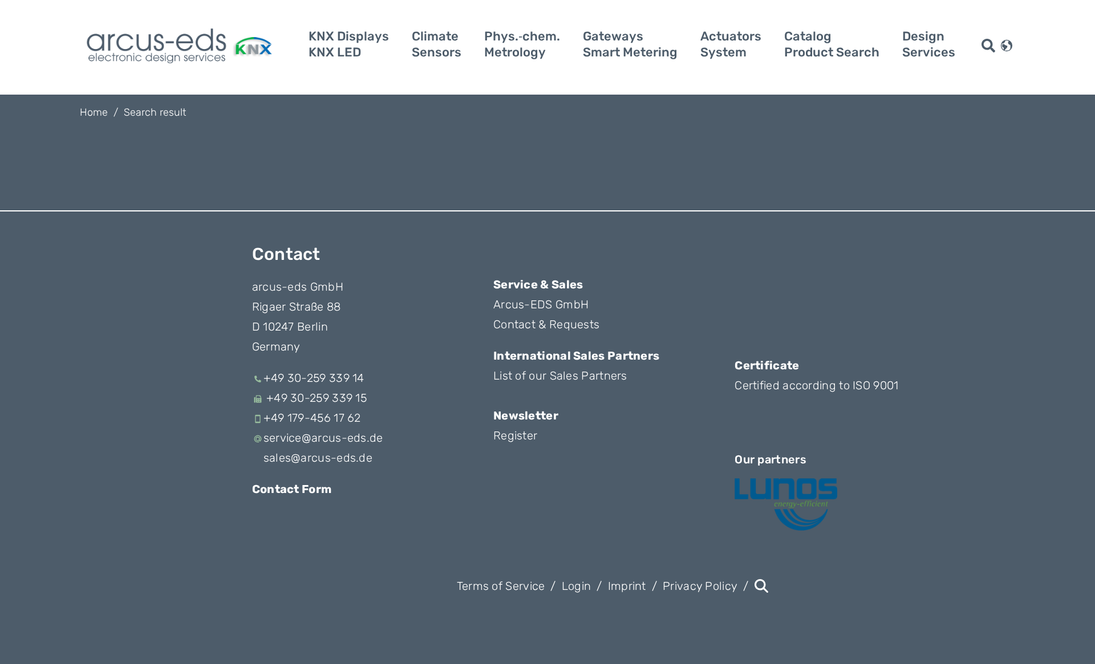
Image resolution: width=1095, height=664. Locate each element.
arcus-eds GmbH (297, 287)
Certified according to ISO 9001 (816, 385)
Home (94, 112)
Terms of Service (501, 586)
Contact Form (292, 489)
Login (576, 586)
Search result (155, 112)
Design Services (928, 44)
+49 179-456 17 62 (312, 418)
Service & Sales (538, 284)
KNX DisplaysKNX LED (349, 44)
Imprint (627, 586)
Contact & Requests (546, 324)
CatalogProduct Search (831, 44)
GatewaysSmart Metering (630, 44)
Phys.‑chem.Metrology (522, 44)
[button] (1006, 44)
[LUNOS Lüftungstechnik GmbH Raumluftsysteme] (786, 504)
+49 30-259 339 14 (313, 378)
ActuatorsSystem (730, 44)
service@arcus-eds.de (323, 438)
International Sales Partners (576, 355)
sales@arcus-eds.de (317, 458)
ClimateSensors (436, 44)
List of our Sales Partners (560, 375)
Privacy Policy (700, 586)
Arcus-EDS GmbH (541, 304)
